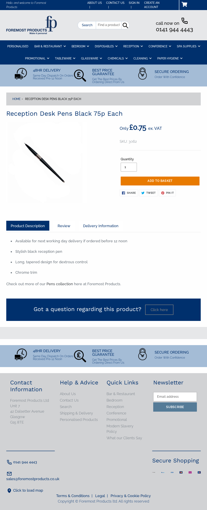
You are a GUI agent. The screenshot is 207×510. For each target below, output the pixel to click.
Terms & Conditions (74, 496)
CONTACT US (115, 5)
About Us (68, 394)
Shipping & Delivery (76, 413)
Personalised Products (79, 419)
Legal (101, 496)
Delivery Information (100, 226)
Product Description (28, 226)
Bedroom (114, 400)
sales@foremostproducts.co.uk (32, 479)
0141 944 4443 (174, 29)
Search (87, 25)
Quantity (127, 159)
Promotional (117, 419)
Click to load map (28, 490)
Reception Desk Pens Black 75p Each (53, 99)
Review (64, 226)
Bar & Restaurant (121, 394)
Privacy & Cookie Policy (131, 496)
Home (16, 99)
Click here (159, 310)
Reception (115, 407)
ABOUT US (94, 5)
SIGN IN (134, 5)
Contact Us (69, 400)
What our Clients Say (124, 438)
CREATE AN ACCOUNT (151, 5)
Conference (116, 413)
